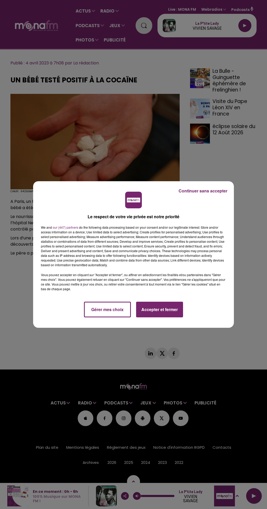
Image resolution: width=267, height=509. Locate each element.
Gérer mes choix (107, 309)
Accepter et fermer (159, 309)
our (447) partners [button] (65, 227)
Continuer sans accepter (203, 191)
